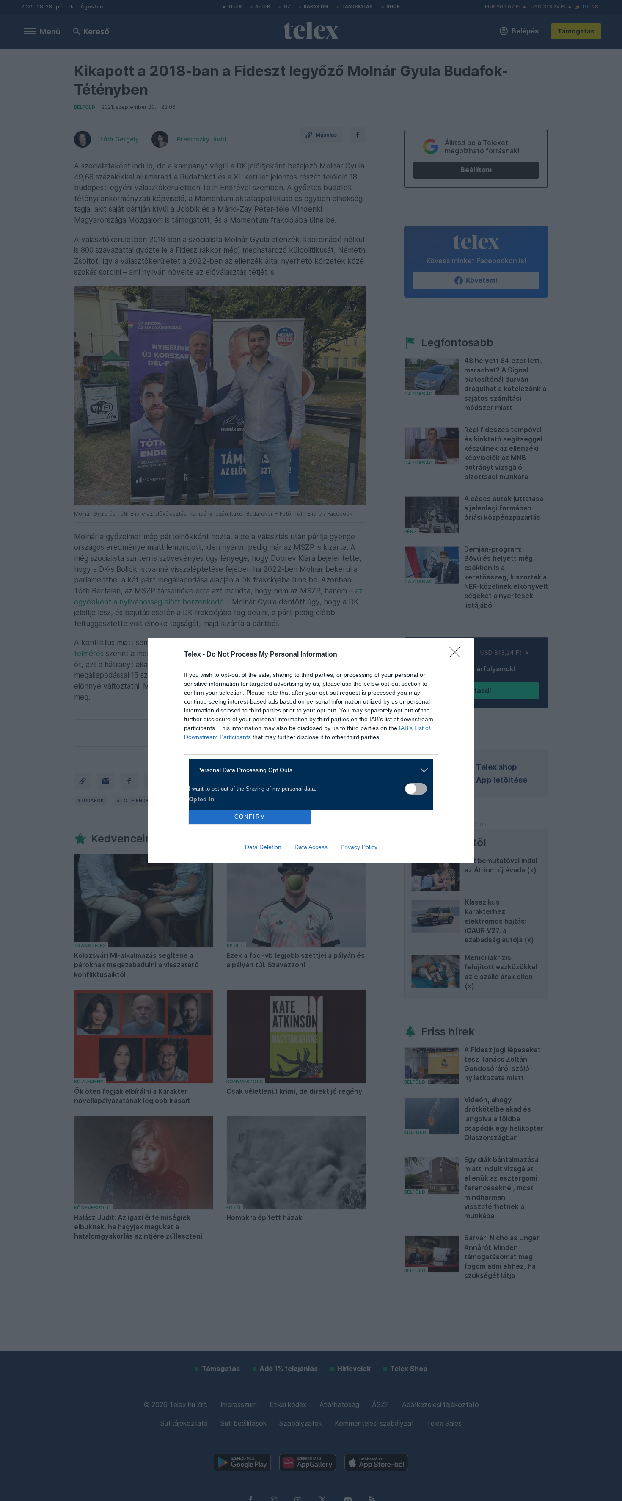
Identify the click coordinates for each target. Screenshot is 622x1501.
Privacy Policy (359, 847)
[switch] (416, 789)
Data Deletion (263, 847)
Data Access (311, 847)
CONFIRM (250, 817)
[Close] (457, 655)
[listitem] (308, 770)
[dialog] (311, 750)
